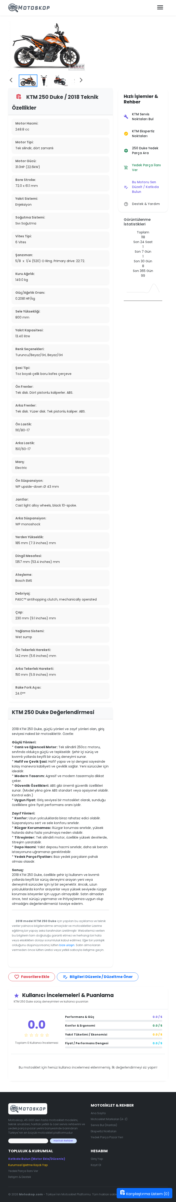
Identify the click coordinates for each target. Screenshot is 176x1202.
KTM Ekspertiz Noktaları (139, 133)
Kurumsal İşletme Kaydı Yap (28, 1165)
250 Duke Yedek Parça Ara (141, 150)
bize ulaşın (66, 945)
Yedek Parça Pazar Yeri (107, 1137)
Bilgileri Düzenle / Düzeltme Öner (98, 977)
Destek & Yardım (142, 204)
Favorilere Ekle (31, 977)
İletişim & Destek (19, 1177)
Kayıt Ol (96, 1165)
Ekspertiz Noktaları (103, 1131)
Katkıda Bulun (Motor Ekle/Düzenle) (36, 1159)
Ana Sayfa (98, 1113)
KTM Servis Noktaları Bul (139, 116)
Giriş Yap (97, 1159)
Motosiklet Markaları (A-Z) (109, 1119)
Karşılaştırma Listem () (144, 1193)
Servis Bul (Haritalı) (104, 1125)
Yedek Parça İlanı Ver (142, 167)
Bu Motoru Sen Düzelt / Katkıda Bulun (141, 187)
